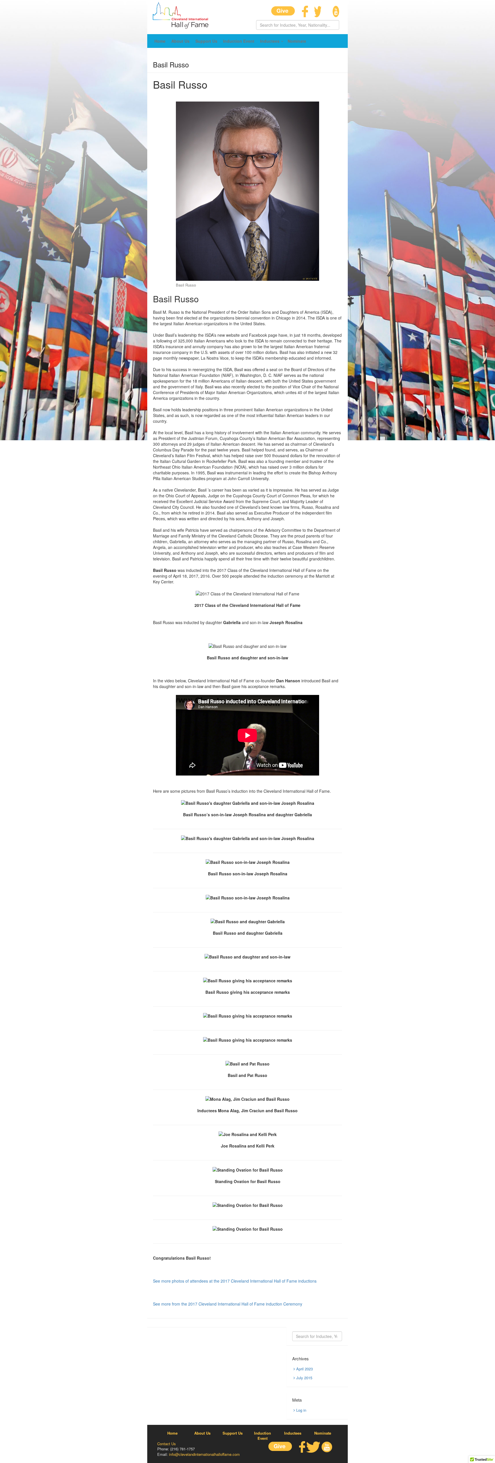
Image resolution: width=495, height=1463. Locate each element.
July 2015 (304, 1377)
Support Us (206, 41)
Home (160, 41)
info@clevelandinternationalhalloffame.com (204, 1454)
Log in (301, 1410)
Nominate (297, 41)
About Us (180, 41)
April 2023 (304, 1369)
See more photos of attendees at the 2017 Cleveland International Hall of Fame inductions (235, 1281)
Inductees (270, 41)
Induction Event (238, 41)
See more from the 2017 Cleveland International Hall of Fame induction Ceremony (227, 1304)
